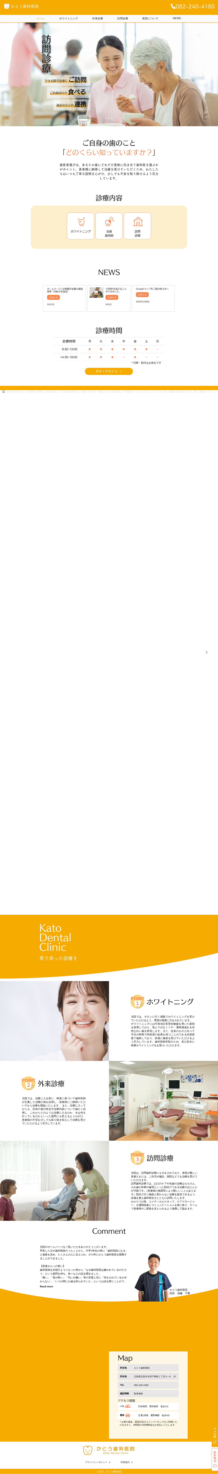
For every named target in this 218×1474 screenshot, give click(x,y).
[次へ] (195, 74)
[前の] (22, 74)
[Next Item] (206, 652)
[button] (109, 349)
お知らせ (53, 297)
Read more (46, 1286)
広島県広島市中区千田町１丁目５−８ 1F (155, 1376)
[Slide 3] (112, 118)
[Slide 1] (106, 118)
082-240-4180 (141, 1385)
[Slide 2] (109, 118)
